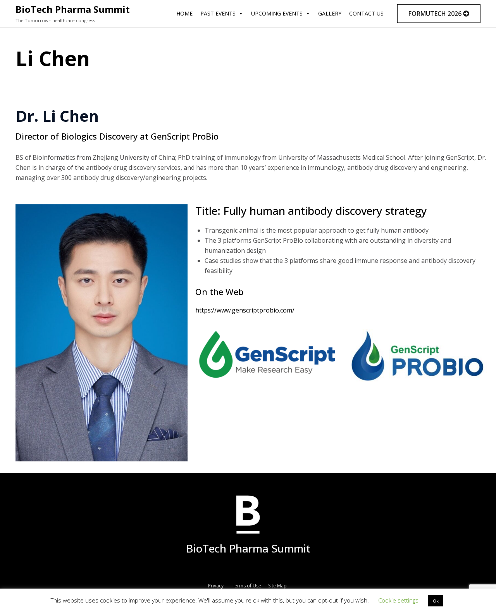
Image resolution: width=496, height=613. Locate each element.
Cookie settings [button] (398, 600)
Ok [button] (436, 601)
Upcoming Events (277, 13)
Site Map (278, 585)
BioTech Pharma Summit (73, 9)
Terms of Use (246, 585)
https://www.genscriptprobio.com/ (244, 310)
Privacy (216, 585)
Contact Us (366, 13)
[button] (438, 13)
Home (184, 13)
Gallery (329, 13)
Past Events (218, 13)
